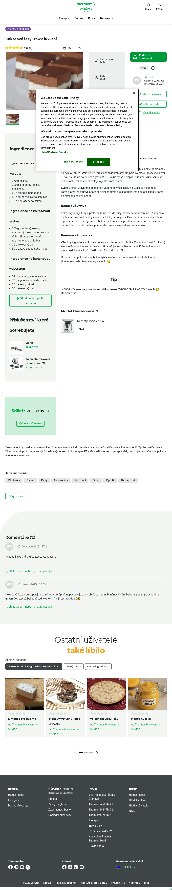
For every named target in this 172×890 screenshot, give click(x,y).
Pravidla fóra (96, 846)
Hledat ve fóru (137, 800)
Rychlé (110, 480)
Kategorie (14, 800)
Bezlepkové (128, 480)
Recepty (13, 788)
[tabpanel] (86, 717)
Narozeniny (61, 480)
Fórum (93, 788)
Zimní (96, 480)
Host (150, 77)
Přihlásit (53, 798)
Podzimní (80, 480)
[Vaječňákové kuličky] (106, 694)
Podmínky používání (66, 882)
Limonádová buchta (22, 719)
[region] (87, 130)
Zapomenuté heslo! (59, 809)
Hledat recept (16, 794)
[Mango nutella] (147, 694)
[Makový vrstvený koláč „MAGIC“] (65, 694)
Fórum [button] (79, 18)
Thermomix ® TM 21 (101, 804)
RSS (132, 811)
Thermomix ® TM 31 (101, 809)
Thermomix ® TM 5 (100, 815)
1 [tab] (81, 752)
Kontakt (47, 882)
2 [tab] (86, 752)
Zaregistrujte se (57, 804)
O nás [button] (91, 18)
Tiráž (146, 882)
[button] (148, 7)
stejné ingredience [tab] (98, 666)
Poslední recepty (18, 805)
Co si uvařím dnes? (100, 831)
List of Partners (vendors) (56, 152)
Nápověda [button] (106, 18)
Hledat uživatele (138, 805)
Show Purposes (73, 161)
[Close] (134, 93)
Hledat (133, 788)
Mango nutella (141, 719)
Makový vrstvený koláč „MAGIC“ (64, 721)
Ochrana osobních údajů (94, 882)
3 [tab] (91, 752)
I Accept (98, 161)
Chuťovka (14, 480)
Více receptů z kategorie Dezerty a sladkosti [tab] (34, 666)
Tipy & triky (95, 825)
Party (44, 480)
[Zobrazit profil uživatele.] (137, 80)
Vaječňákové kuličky (104, 719)
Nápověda (134, 882)
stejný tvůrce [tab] (73, 666)
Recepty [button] (64, 18)
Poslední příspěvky (59, 815)
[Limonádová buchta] (24, 694)
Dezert (30, 480)
